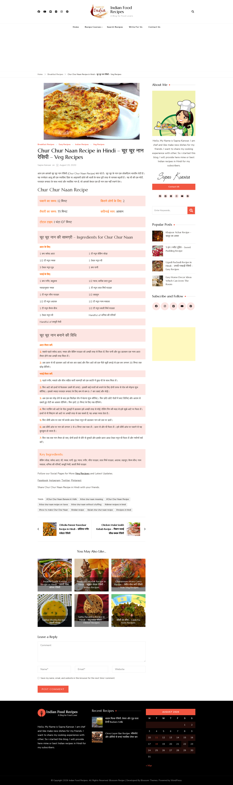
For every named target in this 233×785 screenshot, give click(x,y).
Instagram (54, 480)
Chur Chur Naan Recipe (118, 499)
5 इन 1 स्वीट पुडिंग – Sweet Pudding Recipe (178, 249)
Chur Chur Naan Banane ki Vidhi (62, 499)
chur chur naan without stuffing (87, 504)
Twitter (65, 480)
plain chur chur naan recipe (101, 509)
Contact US (173, 186)
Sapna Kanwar (44, 165)
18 (156, 744)
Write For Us (135, 27)
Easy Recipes (65, 145)
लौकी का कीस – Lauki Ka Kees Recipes (128, 621)
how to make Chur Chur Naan (54, 509)
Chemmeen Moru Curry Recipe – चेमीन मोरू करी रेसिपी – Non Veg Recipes (128, 584)
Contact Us (154, 27)
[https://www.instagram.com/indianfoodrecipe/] (165, 306)
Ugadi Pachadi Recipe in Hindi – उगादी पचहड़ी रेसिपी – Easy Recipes (179, 266)
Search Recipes (115, 27)
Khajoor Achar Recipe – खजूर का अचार (178, 234)
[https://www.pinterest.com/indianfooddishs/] (191, 306)
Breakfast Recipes (46, 145)
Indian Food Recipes (121, 9)
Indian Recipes (82, 145)
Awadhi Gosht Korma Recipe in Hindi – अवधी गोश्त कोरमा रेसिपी (55, 584)
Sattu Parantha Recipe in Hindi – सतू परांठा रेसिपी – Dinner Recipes (91, 619)
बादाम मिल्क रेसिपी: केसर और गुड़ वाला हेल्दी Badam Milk (121, 720)
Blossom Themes (149, 780)
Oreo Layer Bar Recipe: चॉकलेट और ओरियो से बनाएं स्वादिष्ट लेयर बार (121, 735)
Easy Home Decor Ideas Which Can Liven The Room (179, 281)
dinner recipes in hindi (116, 504)
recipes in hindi (124, 509)
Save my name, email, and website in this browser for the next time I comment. (78, 678)
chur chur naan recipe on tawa (54, 504)
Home (76, 27)
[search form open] (192, 11)
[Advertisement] (116, 51)
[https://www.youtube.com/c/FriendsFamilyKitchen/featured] (182, 306)
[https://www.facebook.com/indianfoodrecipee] (156, 306)
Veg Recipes (98, 145)
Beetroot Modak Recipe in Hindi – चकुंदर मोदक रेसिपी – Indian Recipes (91, 584)
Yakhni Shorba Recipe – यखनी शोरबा (54, 621)
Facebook (43, 480)
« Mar (149, 765)
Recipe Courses (93, 27)
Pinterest (76, 480)
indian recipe (78, 509)
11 (156, 737)
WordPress (176, 780)
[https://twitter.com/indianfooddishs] (173, 306)
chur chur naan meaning (92, 499)
